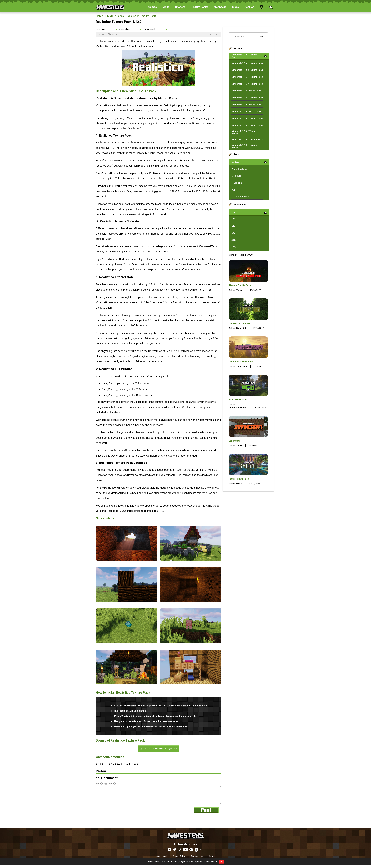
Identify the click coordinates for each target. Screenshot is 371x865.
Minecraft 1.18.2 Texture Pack (247, 125)
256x (234, 219)
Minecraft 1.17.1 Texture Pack (247, 97)
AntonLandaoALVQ (238, 407)
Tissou (239, 290)
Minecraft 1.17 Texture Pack (246, 90)
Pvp (233, 189)
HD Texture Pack (240, 196)
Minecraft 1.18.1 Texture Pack (244, 56)
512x (234, 240)
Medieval (236, 176)
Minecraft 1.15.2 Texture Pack (247, 118)
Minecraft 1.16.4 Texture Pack (247, 63)
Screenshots (124, 29)
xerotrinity (241, 366)
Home (99, 16)
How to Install (149, 29)
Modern (235, 162)
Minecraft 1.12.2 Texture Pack (247, 70)
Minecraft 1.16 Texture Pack (246, 111)
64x (233, 226)
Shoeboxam (113, 34)
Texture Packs (115, 16)
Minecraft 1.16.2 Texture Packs (244, 132)
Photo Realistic (239, 169)
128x (234, 247)
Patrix (239, 483)
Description (101, 29)
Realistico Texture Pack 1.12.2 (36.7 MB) (160, 749)
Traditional (236, 183)
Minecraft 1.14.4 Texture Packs (244, 146)
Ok (221, 862)
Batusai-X (241, 328)
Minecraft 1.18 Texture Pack (246, 104)
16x (233, 212)
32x (233, 233)
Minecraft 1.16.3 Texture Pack (247, 84)
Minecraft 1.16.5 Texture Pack (247, 77)
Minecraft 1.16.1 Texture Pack (247, 139)
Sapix (239, 445)
